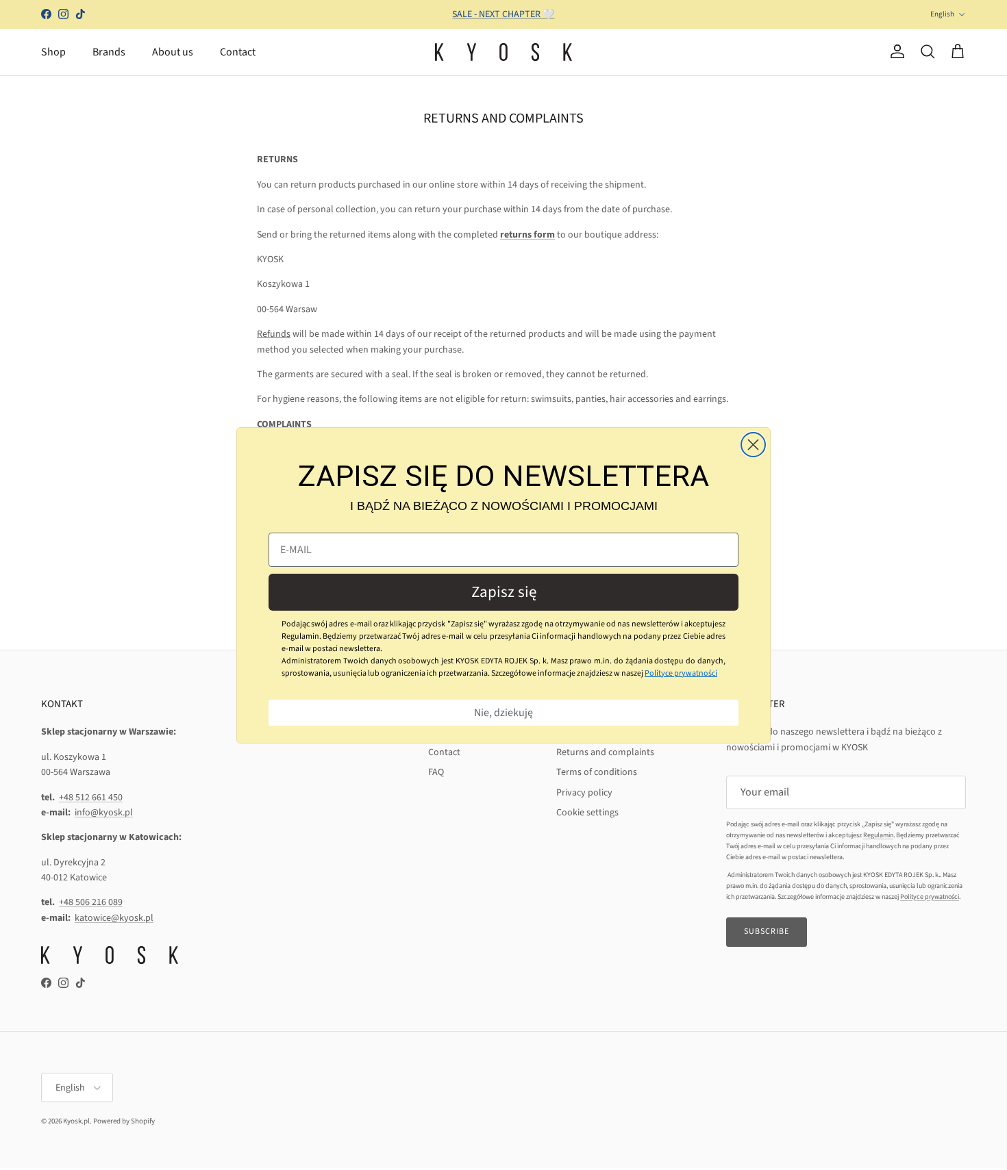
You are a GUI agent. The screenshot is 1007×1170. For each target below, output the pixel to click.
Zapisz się (503, 592)
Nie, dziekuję (503, 712)
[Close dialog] (753, 445)
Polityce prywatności (681, 673)
